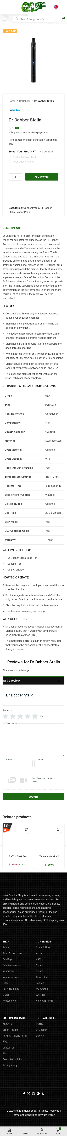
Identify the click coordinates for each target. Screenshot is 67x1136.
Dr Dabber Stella (44, 101)
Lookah (40, 983)
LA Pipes (41, 994)
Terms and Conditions (24, 1114)
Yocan (39, 965)
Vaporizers (8, 971)
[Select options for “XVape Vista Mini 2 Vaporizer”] (58, 829)
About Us (8, 1024)
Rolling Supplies (11, 989)
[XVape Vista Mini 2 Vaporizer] (49, 838)
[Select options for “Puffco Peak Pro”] (26, 829)
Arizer (39, 953)
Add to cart (42, 177)
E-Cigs (6, 994)
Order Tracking (11, 1029)
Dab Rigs (7, 959)
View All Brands (44, 1000)
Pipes (6, 983)
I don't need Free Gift (24, 161)
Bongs (6, 947)
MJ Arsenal (42, 989)
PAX (38, 959)
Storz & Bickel (43, 947)
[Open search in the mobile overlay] (33, 19)
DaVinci (40, 1035)
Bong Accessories (12, 953)
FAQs (5, 1041)
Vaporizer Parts (11, 977)
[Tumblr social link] (43, 1093)
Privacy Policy (10, 1065)
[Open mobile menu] (4, 19)
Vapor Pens (23, 212)
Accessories (9, 1000)
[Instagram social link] (33, 1093)
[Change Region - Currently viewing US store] (56, 7)
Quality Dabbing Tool (24, 157)
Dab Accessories (12, 965)
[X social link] (28, 1093)
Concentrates (31, 207)
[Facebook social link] (24, 1093)
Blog (5, 1053)
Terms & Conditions (13, 1059)
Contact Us (8, 1047)
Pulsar (39, 971)
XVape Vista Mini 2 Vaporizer (49, 857)
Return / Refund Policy (15, 1035)
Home (12, 101)
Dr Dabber (24, 101)
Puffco (40, 1024)
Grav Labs (41, 977)
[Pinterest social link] (38, 1093)
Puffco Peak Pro (17, 856)
